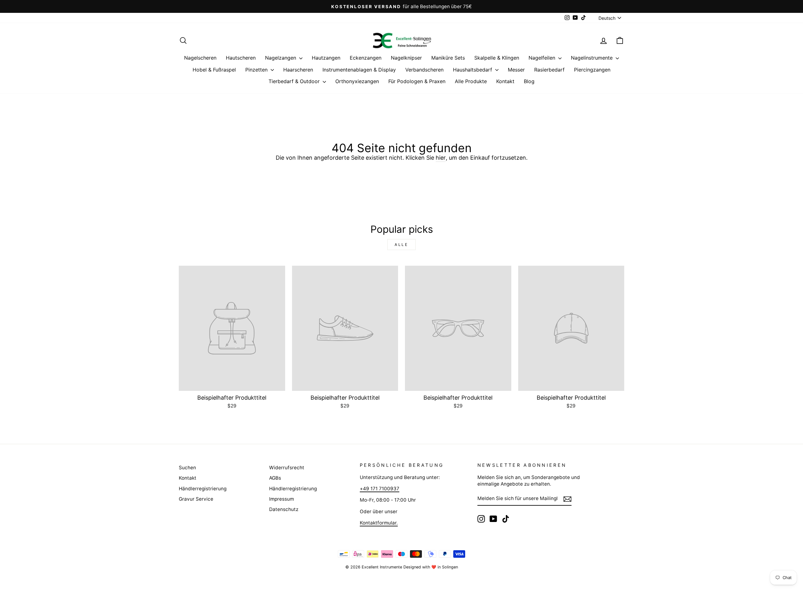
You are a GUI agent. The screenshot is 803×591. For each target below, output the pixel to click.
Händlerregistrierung (202, 489)
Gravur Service (196, 499)
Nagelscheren (200, 58)
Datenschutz (283, 509)
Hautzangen (326, 58)
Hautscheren (241, 58)
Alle (401, 244)
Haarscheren (298, 70)
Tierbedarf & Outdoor (295, 81)
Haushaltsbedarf (473, 70)
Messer (516, 70)
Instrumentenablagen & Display (359, 70)
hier (441, 157)
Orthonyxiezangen (357, 81)
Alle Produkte (471, 81)
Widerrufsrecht (286, 468)
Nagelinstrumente (592, 58)
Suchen (187, 468)
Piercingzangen (592, 70)
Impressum (281, 499)
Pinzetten (257, 70)
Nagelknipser (406, 58)
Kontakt (505, 81)
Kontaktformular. (379, 523)
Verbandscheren (424, 70)
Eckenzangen (365, 58)
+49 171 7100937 (379, 489)
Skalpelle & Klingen (496, 58)
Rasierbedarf (549, 70)
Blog (529, 81)
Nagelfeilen (543, 58)
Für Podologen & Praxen (416, 81)
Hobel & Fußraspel (214, 70)
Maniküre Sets (448, 58)
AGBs (275, 478)
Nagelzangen (281, 58)
